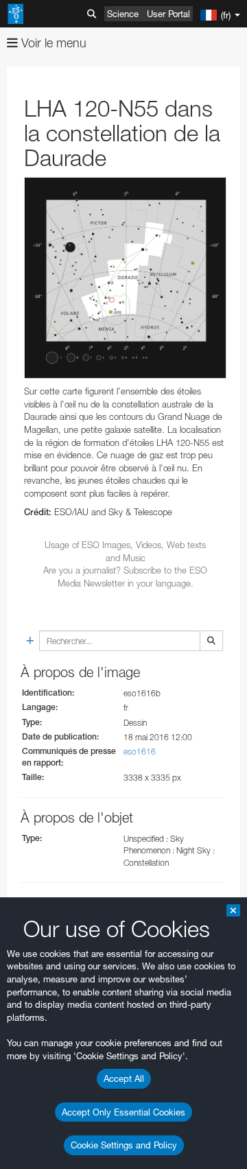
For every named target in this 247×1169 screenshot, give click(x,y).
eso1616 (140, 751)
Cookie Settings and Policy (124, 1145)
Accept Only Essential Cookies (123, 1112)
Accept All (124, 1078)
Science (123, 13)
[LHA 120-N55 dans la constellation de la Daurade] (125, 278)
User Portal (168, 13)
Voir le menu (52, 43)
